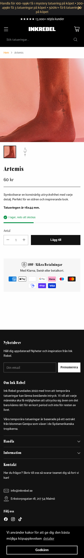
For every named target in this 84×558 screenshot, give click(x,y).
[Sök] (75, 39)
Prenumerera (69, 367)
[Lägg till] (24, 240)
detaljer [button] (48, 538)
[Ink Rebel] (42, 29)
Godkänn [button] (42, 550)
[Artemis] (42, 100)
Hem (6, 52)
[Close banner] (79, 7)
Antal (7, 231)
